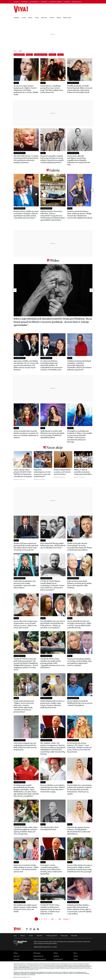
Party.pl (16, 953)
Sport (60, 54)
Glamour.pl (16, 956)
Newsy (29, 54)
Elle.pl (75, 953)
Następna (66, 919)
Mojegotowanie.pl (38, 956)
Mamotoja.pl (37, 953)
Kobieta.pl (56, 956)
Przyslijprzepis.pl (58, 959)
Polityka (52, 54)
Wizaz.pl (76, 956)
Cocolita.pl (16, 959)
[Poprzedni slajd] (14, 190)
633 (52, 919)
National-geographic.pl (40, 959)
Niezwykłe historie (41, 54)
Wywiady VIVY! (19, 54)
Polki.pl (55, 953)
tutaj (28, 977)
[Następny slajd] (92, 190)
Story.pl (76, 959)
